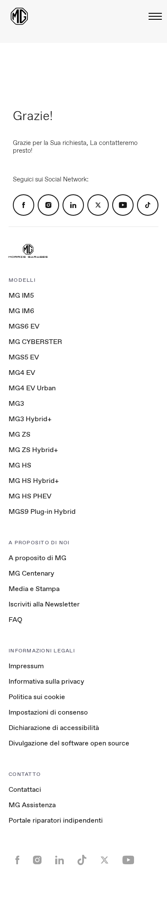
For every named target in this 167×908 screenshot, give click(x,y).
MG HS (20, 465)
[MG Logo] (28, 251)
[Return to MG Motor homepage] (19, 16)
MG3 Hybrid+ (30, 418)
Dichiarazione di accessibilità (54, 727)
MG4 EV (22, 372)
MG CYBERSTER (35, 341)
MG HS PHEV (30, 496)
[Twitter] (98, 205)
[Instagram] (48, 205)
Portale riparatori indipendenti (56, 820)
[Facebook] (23, 205)
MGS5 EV (24, 357)
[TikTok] (147, 205)
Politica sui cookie (37, 696)
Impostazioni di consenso (48, 712)
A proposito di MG (37, 557)
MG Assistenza (32, 804)
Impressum (26, 665)
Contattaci (25, 789)
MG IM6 (21, 310)
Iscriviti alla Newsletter (44, 604)
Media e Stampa (34, 588)
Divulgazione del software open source (69, 743)
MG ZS (19, 434)
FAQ (15, 619)
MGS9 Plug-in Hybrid (42, 511)
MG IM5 (21, 295)
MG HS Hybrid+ (34, 480)
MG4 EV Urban (32, 387)
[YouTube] (123, 205)
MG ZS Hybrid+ (33, 449)
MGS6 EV (24, 326)
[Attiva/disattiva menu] (152, 16)
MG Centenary (31, 573)
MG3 (16, 403)
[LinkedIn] (73, 205)
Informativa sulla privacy (46, 681)
